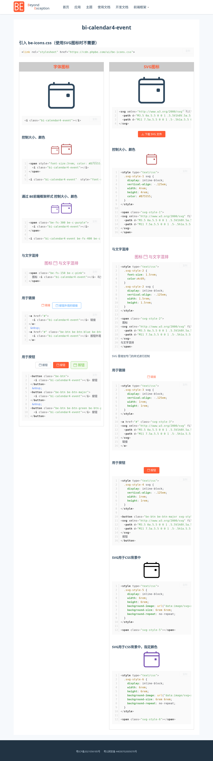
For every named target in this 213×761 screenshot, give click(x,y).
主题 (89, 7)
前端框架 (140, 7)
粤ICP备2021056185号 (88, 751)
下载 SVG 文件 (153, 134)
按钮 (45, 365)
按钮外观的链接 (68, 305)
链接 (47, 305)
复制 (188, 50)
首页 (66, 7)
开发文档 (122, 7)
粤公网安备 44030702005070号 (120, 751)
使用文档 (104, 7)
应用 (77, 7)
